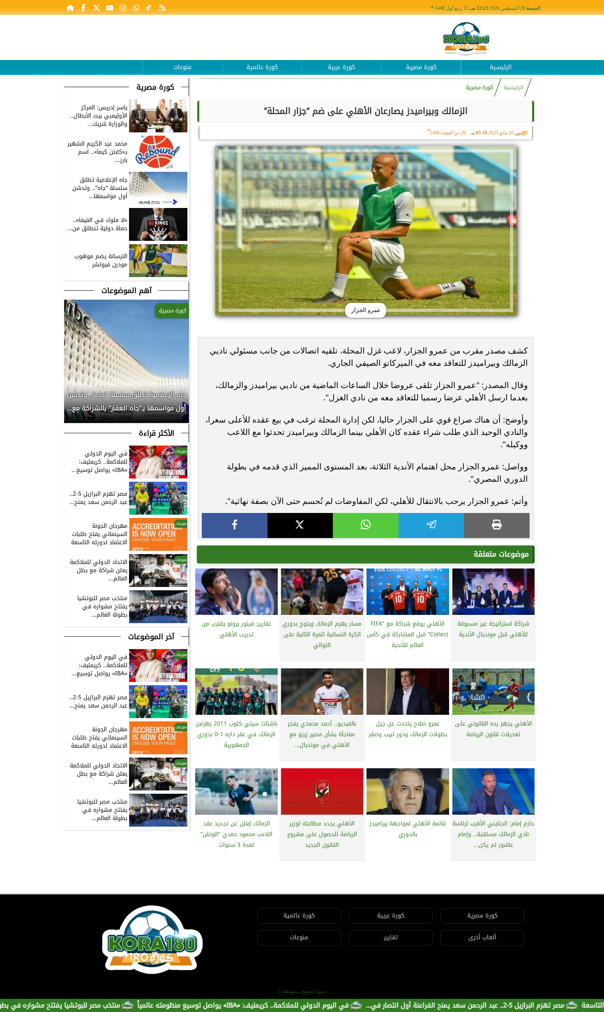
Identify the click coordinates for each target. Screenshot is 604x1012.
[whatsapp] (366, 525)
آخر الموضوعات (151, 637)
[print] (497, 525)
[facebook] (234, 525)
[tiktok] (149, 7)
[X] (300, 525)
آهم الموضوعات (126, 291)
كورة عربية (341, 67)
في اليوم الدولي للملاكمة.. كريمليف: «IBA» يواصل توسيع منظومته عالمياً (286, 1005)
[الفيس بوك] (83, 7)
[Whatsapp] (136, 7)
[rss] (162, 7)
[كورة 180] (466, 39)
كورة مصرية (421, 67)
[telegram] (431, 525)
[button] (70, 405)
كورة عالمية (262, 67)
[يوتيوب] (109, 7)
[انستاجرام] (122, 7)
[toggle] (103, 61)
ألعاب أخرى (482, 937)
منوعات (182, 67)
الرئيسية (501, 67)
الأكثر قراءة (156, 433)
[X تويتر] (96, 7)
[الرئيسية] (70, 7)
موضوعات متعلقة (501, 554)
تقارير (391, 937)
